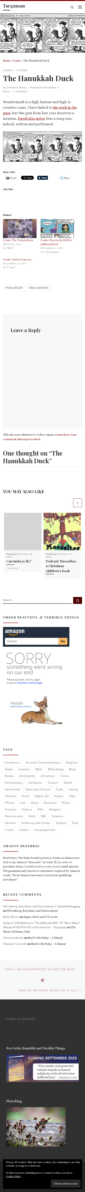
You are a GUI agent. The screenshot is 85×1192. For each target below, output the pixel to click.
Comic (17, 60)
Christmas (48, 776)
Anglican (72, 762)
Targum (61, 822)
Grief (25, 796)
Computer (35, 782)
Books (9, 776)
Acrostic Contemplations (43, 762)
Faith (59, 789)
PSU (40, 809)
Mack (34, 802)
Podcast (10, 809)
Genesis (11, 796)
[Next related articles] (77, 502)
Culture (53, 782)
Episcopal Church (38, 789)
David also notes (31, 119)
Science (57, 816)
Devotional (12, 789)
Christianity (27, 776)
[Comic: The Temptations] (20, 228)
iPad (72, 796)
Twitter (24, 829)
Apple (9, 769)
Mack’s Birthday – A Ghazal (45, 937)
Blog (72, 769)
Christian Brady (16, 87)
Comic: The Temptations (18, 240)
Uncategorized (44, 829)
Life (23, 802)
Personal (50, 802)
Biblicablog (56, 769)
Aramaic (24, 769)
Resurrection (14, 816)
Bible (38, 769)
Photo (66, 802)
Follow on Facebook (20, 1019)
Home (6, 60)
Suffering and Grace (35, 822)
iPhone (10, 802)
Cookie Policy (13, 1176)
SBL (43, 816)
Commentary (14, 782)
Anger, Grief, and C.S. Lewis (40, 916)
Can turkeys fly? (18, 561)
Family (73, 789)
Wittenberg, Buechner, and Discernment (32, 910)
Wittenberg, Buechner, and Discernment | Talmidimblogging (41, 906)
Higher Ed (41, 796)
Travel (9, 829)
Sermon (10, 822)
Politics (27, 809)
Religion (55, 809)
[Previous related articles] (68, 502)
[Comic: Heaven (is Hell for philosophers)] (57, 228)
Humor (59, 796)
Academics (12, 762)
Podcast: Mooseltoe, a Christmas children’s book (61, 566)
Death (68, 782)
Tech (75, 822)
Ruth (32, 816)
